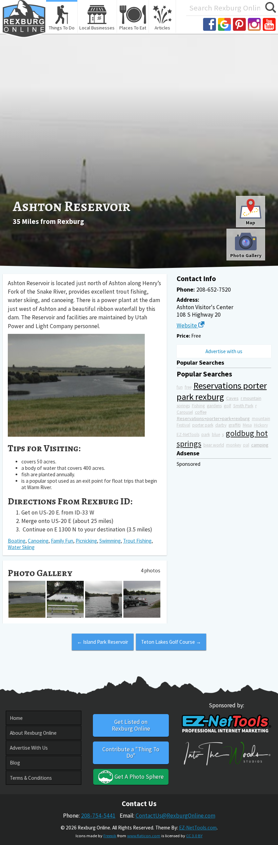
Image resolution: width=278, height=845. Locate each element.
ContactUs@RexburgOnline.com (175, 815)
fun (180, 387)
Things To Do (62, 28)
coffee (200, 412)
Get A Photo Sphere (138, 776)
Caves (232, 398)
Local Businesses (97, 28)
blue (216, 434)
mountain (261, 418)
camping (260, 445)
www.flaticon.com (143, 835)
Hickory (261, 425)
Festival (183, 425)
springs (183, 406)
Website (187, 325)
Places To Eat (132, 28)
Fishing (198, 406)
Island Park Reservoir (102, 642)
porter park (202, 425)
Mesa (247, 425)
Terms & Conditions (31, 778)
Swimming (110, 541)
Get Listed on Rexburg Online (131, 725)
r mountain (251, 398)
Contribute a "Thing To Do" (130, 752)
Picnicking (86, 541)
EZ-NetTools (188, 434)
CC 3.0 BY (194, 835)
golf (227, 406)
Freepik (109, 835)
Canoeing (38, 541)
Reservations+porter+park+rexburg (213, 418)
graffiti (235, 425)
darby (220, 425)
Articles (162, 28)
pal (246, 445)
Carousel (185, 412)
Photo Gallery (245, 255)
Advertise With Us (29, 748)
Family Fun (62, 541)
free (188, 387)
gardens (214, 406)
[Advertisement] (139, 144)
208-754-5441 (98, 815)
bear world (213, 445)
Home (16, 718)
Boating (16, 541)
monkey (233, 445)
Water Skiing (21, 547)
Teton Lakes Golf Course (171, 642)
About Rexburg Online (33, 733)
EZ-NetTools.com (198, 827)
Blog (15, 762)
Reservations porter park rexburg (222, 391)
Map (250, 223)
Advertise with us (223, 351)
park (205, 434)
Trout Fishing (137, 541)
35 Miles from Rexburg (48, 221)
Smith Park (243, 406)
